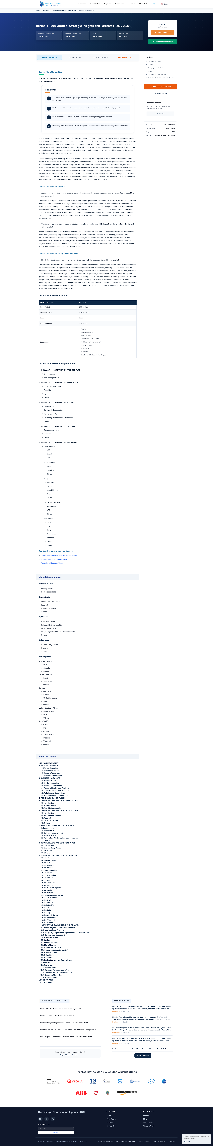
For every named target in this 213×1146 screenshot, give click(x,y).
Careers (109, 1115)
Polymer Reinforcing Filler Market (54, 559)
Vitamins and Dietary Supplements (65, 10)
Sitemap (172, 1141)
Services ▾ (82, 4)
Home (38, 10)
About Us (131, 4)
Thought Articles (149, 1126)
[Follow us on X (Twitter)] (53, 1119)
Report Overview (49, 57)
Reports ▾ (107, 4)
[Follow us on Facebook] (46, 1119)
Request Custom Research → (70, 1055)
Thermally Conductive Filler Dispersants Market (59, 555)
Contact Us (160, 114)
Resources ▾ (119, 4)
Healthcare (46, 10)
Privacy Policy (144, 1141)
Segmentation (75, 57)
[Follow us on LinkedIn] (40, 1119)
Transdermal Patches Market (52, 563)
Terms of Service (159, 1141)
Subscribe (56, 1132)
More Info (187, 1141)
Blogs (145, 1119)
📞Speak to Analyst (160, 93)
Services (109, 1122)
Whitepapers (148, 1122)
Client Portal (143, 4)
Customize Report (126, 57)
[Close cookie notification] (209, 1136)
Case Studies (95, 4)
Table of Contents (100, 57)
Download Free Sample (162, 86)
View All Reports (143, 1055)
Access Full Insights (163, 32)
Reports (146, 1115)
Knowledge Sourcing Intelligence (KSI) (62, 1112)
